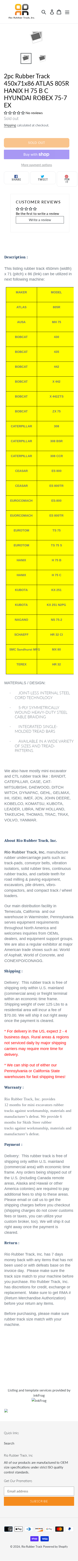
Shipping (10, 125)
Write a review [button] (40, 220)
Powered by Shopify (55, 1546)
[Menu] (67, 12)
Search (9, 1443)
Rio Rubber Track (31, 1546)
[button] (15, 113)
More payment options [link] (36, 165)
